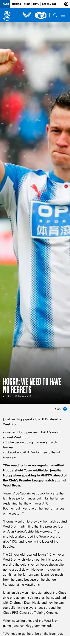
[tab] (5, 4)
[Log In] (66, 4)
